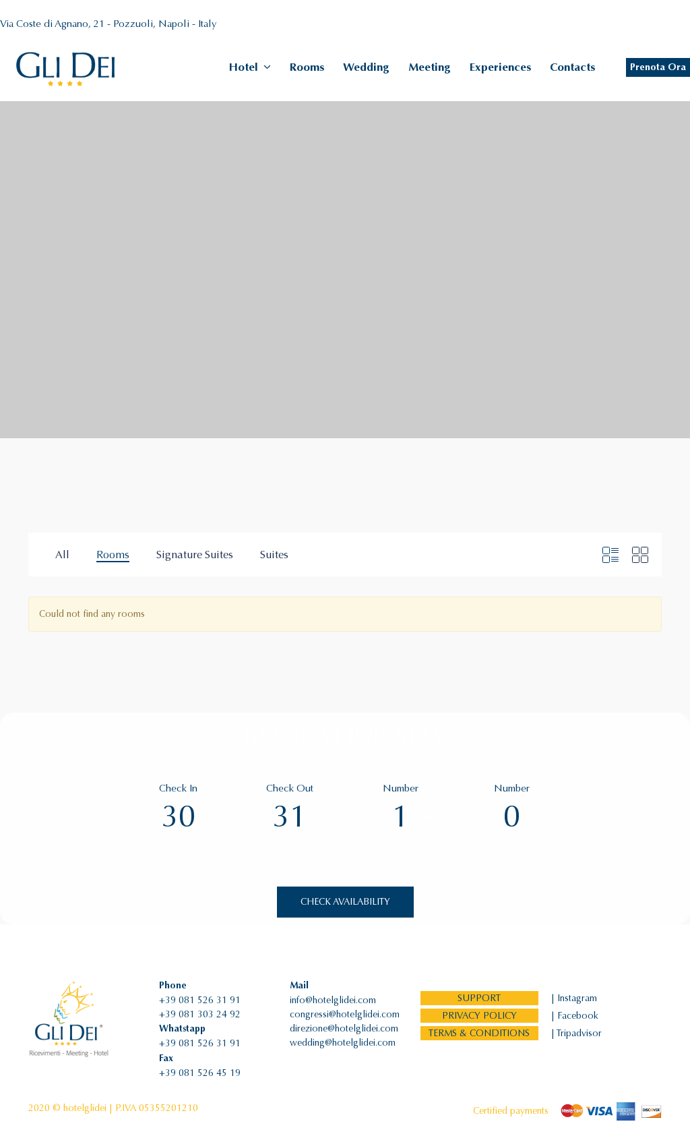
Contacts (572, 67)
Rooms (307, 67)
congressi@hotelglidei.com (345, 1014)
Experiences (500, 67)
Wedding (366, 67)
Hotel (243, 67)
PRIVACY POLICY (479, 1015)
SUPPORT (479, 998)
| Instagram (574, 998)
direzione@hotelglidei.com (344, 1028)
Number (400, 788)
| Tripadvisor (576, 1033)
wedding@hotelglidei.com (343, 1042)
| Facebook (574, 1015)
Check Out (289, 788)
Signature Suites (194, 554)
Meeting (429, 67)
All (62, 554)
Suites (274, 554)
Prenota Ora (658, 67)
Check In (178, 788)
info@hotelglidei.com (333, 1000)
